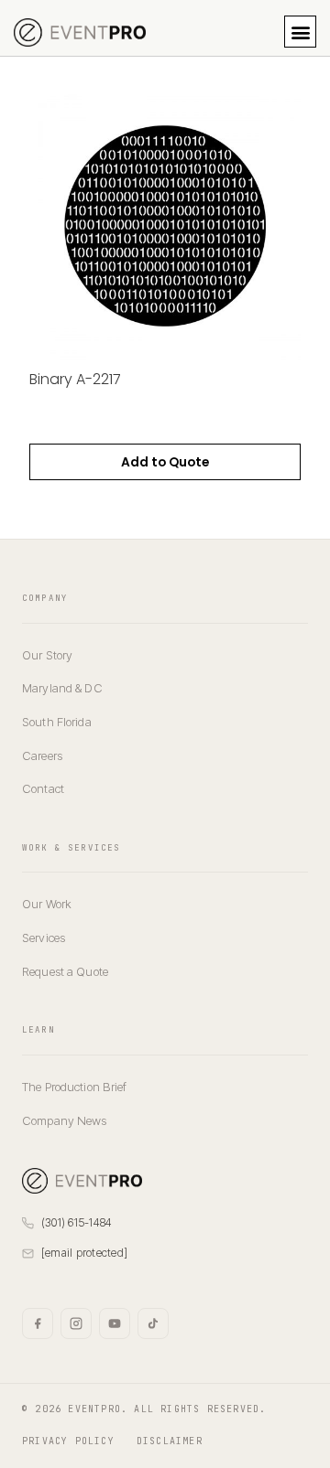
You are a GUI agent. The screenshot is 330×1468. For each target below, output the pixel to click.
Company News (64, 1120)
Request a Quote (65, 971)
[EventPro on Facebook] (37, 1323)
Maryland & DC (62, 687)
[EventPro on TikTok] (153, 1323)
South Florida (57, 721)
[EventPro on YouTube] (114, 1323)
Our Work (47, 903)
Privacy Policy (68, 1441)
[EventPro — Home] (82, 1181)
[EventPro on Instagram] (76, 1323)
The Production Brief (74, 1086)
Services (43, 937)
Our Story (47, 655)
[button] (300, 32)
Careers (42, 755)
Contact (43, 788)
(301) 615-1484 (76, 1222)
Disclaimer (170, 1441)
